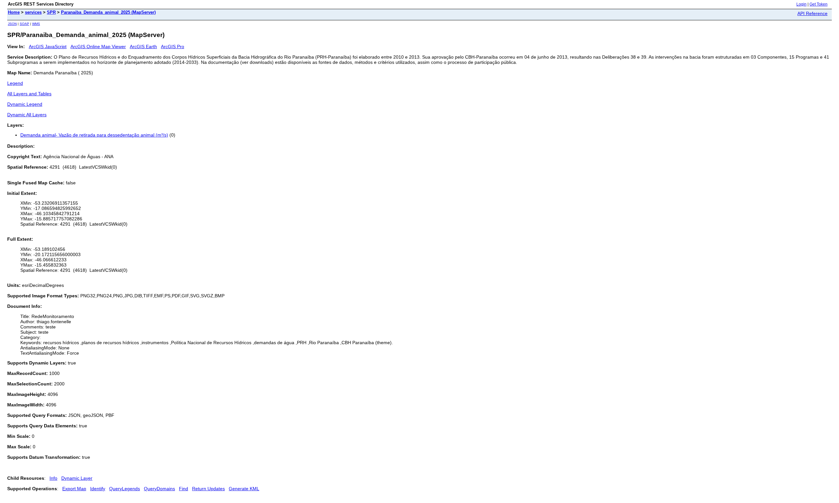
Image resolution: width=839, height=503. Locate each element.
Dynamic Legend (24, 104)
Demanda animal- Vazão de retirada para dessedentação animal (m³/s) (94, 135)
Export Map (74, 488)
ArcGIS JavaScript (48, 46)
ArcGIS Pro (172, 46)
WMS (36, 24)
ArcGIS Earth (143, 46)
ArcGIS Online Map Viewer (98, 46)
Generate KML (244, 488)
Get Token (819, 4)
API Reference (812, 13)
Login (801, 4)
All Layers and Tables (29, 93)
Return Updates (208, 488)
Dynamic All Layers (27, 114)
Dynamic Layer (76, 478)
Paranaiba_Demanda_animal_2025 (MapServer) (108, 12)
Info (53, 478)
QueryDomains (159, 488)
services (33, 12)
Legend (15, 83)
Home (14, 12)
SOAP (24, 24)
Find (183, 488)
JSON (12, 24)
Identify (97, 488)
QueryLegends (124, 488)
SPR (51, 12)
